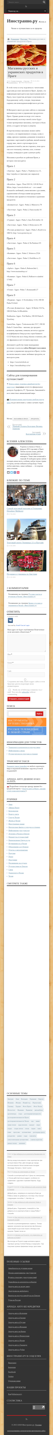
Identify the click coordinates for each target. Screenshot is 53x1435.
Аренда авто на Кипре (17, 1331)
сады (25, 1136)
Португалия (37, 1103)
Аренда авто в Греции (17, 1318)
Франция (21, 1110)
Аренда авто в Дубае (16, 1349)
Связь (10, 870)
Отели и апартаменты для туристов (22, 1273)
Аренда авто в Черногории (18, 1336)
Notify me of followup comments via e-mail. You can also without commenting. (25, 692)
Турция (18, 1106)
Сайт (9, 671)
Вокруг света (13, 814)
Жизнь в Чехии (14, 821)
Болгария (24, 1099)
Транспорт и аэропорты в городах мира (24, 747)
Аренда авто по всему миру (19, 1286)
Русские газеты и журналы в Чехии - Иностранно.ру (25, 595)
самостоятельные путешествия (18, 1139)
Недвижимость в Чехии (17, 843)
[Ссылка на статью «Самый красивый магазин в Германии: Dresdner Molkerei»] (26, 505)
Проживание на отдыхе (17, 863)
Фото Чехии (38, 1106)
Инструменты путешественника (21, 722)
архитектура (12, 1114)
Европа (40, 1099)
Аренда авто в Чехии (16, 1340)
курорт (31, 1125)
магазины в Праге (21, 419)
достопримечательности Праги (18, 1117)
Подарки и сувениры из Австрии (22, 574)
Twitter (11, 1376)
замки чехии (12, 1125)
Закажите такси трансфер (17, 766)
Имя (9, 654)
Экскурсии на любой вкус (18, 1291)
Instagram (12, 1367)
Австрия (10, 1099)
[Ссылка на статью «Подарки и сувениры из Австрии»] (26, 571)
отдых (10, 1128)
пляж (9, 1132)
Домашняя (15, 39)
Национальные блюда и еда (19, 840)
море (38, 1125)
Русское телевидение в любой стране (23, 731)
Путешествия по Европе (18, 866)
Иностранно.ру (22, 20)
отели (27, 1128)
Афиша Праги (13, 808)
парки (33, 1128)
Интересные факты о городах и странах (24, 827)
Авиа (10, 804)
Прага (10, 856)
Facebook (12, 1372)
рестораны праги (39, 1132)
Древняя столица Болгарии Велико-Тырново (27, 427)
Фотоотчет (11, 1110)
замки (38, 1121)
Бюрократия (13, 811)
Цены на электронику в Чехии (24, 1172)
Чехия (10, 876)
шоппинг (22, 1143)
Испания (10, 1103)
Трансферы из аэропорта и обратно (22, 1282)
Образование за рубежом (18, 847)
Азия (17, 1099)
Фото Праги (27, 1106)
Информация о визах (16, 751)
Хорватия (29, 1110)
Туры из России (14, 1300)
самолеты (33, 1136)
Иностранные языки (16, 824)
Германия (33, 1099)
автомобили (39, 1110)
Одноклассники (14, 1381)
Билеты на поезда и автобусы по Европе (24, 1295)
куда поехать (22, 1125)
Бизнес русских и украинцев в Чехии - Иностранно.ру (25, 604)
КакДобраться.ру (15, 1394)
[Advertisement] (26, 987)
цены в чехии (12, 1143)
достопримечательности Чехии (18, 1121)
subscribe (25, 692)
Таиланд (10, 1106)
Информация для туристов (19, 830)
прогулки (16, 1132)
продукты (35, 419)
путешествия (26, 1132)
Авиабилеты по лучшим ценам (20, 1268)
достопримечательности (32, 1114)
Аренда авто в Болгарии (17, 1313)
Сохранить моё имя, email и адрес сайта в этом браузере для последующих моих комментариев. (26, 683)
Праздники (12, 860)
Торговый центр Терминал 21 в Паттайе (25, 542)
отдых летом (18, 1128)
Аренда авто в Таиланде (17, 1345)
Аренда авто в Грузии (16, 1322)
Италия (18, 1103)
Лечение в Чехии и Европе (19, 834)
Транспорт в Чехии (16, 873)
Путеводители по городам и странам (23, 754)
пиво (39, 1128)
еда (32, 1121)
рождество (11, 1136)
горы (20, 1114)
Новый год (26, 1103)
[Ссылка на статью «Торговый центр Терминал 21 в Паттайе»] (26, 539)
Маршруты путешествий (18, 837)
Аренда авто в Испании (17, 1327)
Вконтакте (12, 1363)
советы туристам (36, 1139)
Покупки (23, 39)
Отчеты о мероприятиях (18, 850)
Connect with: (12, 616)
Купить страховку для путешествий (22, 1277)
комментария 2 (13, 82)
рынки (19, 1136)
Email (9, 663)
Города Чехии (14, 817)
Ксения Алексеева (16, 81)
